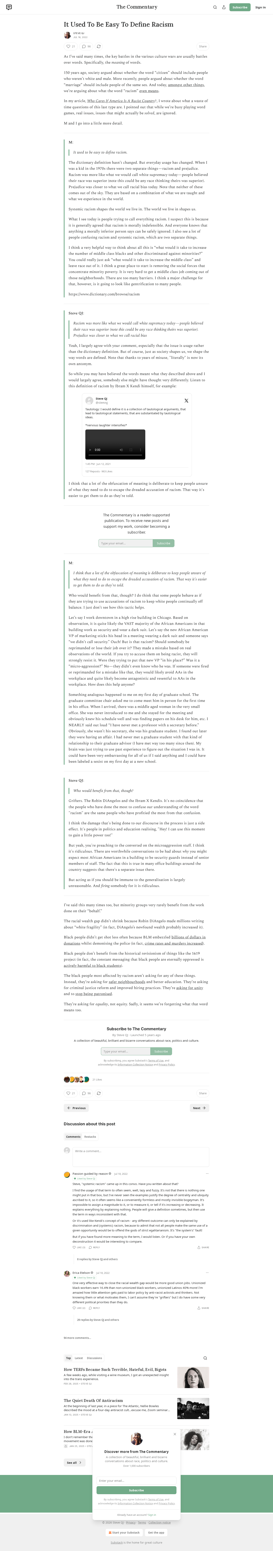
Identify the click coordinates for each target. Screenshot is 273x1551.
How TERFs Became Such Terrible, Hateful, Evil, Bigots (115, 1369)
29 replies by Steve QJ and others (98, 1320)
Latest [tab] (79, 1358)
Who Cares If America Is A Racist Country (121, 101)
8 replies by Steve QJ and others (97, 1259)
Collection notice (159, 1522)
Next (196, 1108)
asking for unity (189, 988)
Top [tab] (68, 1358)
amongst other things (186, 85)
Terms (142, 1522)
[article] (136, 1379)
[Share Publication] (224, 7)
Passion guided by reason (90, 1174)
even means (148, 91)
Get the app (156, 1532)
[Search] (215, 7)
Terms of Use (155, 1499)
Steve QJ (78, 33)
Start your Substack (126, 1532)
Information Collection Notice (135, 1503)
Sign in (260, 7)
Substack (117, 1542)
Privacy (131, 1522)
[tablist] (81, 1137)
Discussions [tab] (94, 1358)
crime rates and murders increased (174, 943)
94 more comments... (77, 1338)
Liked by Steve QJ (86, 1178)
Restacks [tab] (90, 1137)
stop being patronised (93, 994)
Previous (79, 1108)
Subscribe (240, 7)
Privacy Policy (167, 1503)
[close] (175, 1434)
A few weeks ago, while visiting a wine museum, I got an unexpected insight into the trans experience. (116, 1377)
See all (72, 1463)
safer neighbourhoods (127, 982)
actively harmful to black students (92, 966)
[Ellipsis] (207, 1173)
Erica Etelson (81, 1273)
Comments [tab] (73, 1137)
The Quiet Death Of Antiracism (93, 1400)
